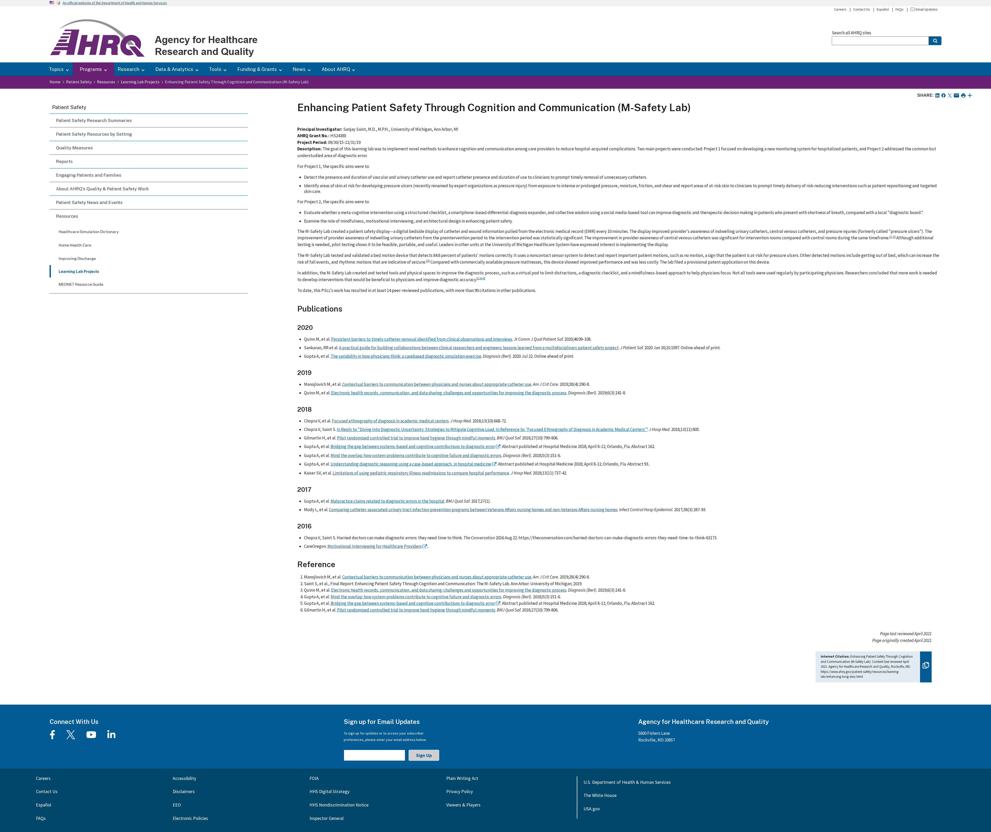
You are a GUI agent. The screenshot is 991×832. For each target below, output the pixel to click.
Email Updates (926, 9)
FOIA (314, 778)
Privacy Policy (459, 791)
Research (128, 69)
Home (55, 81)
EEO (177, 805)
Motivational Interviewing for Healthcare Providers (374, 546)
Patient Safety (79, 81)
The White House (600, 795)
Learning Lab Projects (140, 81)
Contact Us (861, 9)
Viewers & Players (463, 805)
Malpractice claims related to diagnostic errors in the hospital (387, 501)
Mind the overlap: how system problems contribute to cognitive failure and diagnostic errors (416, 455)
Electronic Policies (190, 818)
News (299, 69)
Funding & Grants (257, 69)
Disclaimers (184, 791)
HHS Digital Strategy (329, 791)
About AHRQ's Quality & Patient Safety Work (102, 188)
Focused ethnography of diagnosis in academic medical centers (390, 421)
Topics (56, 69)
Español (883, 9)
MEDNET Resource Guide (81, 284)
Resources (106, 81)
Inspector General (326, 818)
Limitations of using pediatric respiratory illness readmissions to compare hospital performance (421, 473)
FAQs (900, 9)
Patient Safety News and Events (89, 202)
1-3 (892, 236)
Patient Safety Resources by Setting (94, 134)
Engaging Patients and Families (88, 175)
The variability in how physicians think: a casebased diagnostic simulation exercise (406, 356)
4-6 (482, 278)
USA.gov (592, 809)
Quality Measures (74, 147)
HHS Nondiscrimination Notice (339, 805)
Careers (840, 9)
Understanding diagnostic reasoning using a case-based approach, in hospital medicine (411, 464)
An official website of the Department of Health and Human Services (115, 3)
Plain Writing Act (462, 778)
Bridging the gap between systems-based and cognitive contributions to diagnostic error (413, 446)
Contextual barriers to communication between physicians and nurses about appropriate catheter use (436, 384)
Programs (91, 69)
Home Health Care (75, 245)
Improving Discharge (77, 258)
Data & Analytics (174, 69)
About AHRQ (336, 69)
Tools (215, 69)
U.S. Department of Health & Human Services (627, 782)
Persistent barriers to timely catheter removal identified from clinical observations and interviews (421, 339)
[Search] (935, 40)
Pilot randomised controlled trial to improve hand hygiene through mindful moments (416, 438)
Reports (64, 161)
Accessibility (184, 778)
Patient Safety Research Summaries (94, 120)
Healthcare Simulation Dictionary (89, 231)
